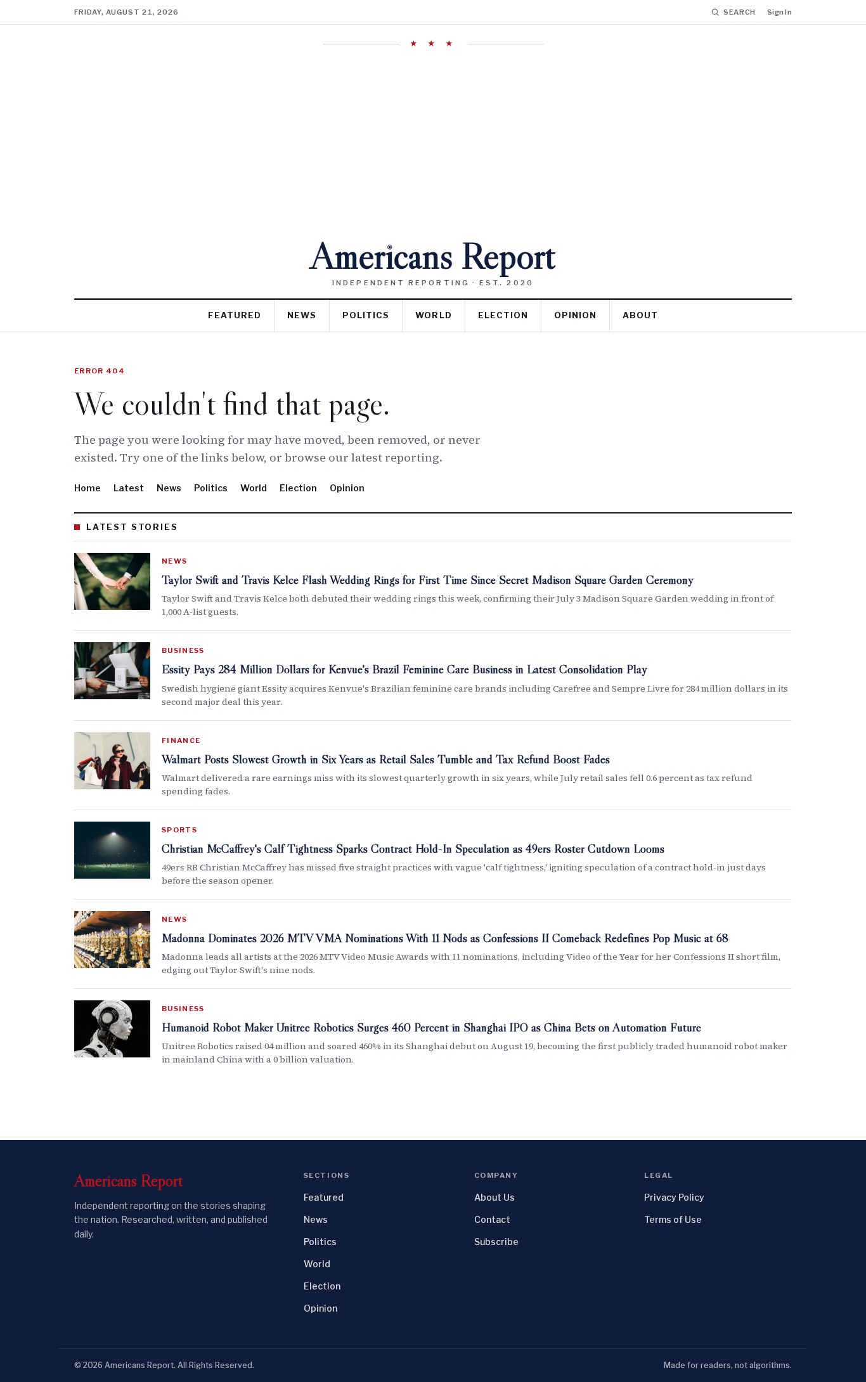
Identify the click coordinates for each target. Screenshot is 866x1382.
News (301, 315)
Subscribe (496, 1241)
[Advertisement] (433, 142)
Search (739, 12)
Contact (492, 1219)
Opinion (575, 315)
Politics (365, 315)
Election (503, 315)
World (433, 315)
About (640, 315)
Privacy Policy (674, 1197)
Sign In (779, 12)
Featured (234, 315)
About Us (494, 1197)
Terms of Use (673, 1219)
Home (87, 487)
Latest (128, 487)
